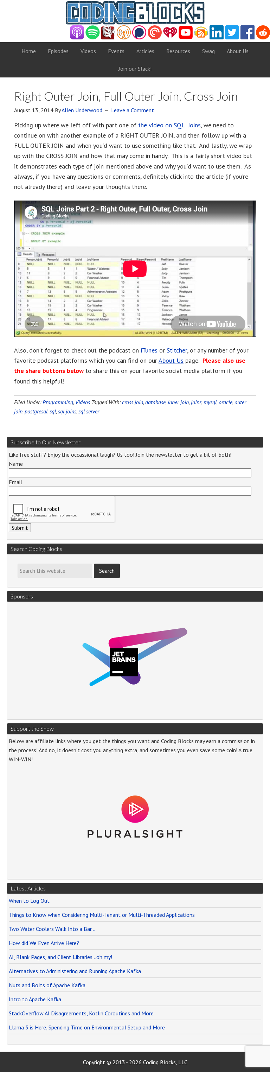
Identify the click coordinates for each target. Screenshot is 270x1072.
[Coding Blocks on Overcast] (124, 37)
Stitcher (177, 350)
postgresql (36, 411)
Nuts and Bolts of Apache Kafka (47, 985)
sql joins (67, 411)
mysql (210, 402)
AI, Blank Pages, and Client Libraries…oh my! (60, 956)
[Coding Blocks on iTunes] (77, 37)
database (155, 402)
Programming (58, 402)
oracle (225, 402)
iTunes (149, 350)
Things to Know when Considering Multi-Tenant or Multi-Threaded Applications (102, 914)
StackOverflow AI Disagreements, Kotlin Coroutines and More (81, 1013)
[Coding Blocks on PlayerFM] (108, 37)
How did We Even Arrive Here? (44, 942)
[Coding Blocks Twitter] (232, 37)
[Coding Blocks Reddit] (263, 37)
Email (15, 482)
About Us (171, 360)
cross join (132, 402)
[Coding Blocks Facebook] (247, 37)
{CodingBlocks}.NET (135, 12)
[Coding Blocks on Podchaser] (139, 37)
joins (196, 402)
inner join (178, 402)
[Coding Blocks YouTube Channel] (186, 37)
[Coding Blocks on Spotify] (92, 37)
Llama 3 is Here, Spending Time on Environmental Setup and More (87, 1027)
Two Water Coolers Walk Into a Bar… (52, 928)
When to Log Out (29, 900)
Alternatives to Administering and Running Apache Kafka (75, 971)
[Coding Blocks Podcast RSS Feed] (201, 37)
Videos (82, 402)
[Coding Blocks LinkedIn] (217, 37)
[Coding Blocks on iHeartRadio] (170, 37)
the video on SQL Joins (169, 125)
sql (53, 411)
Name (16, 463)
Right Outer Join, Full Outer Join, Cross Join (126, 96)
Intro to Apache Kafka (35, 999)
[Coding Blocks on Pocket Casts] (155, 37)
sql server (88, 411)
